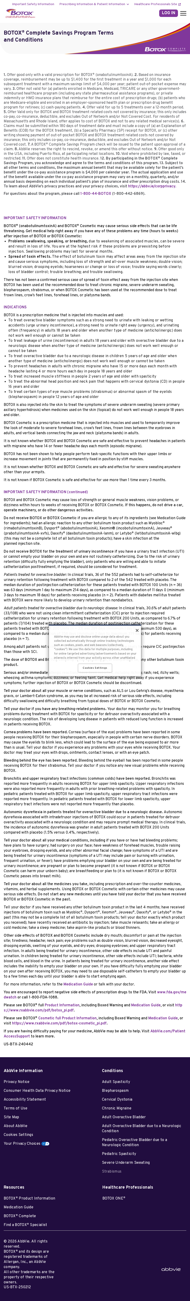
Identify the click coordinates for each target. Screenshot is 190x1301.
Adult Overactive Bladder (124, 1117)
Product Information (62, 1005)
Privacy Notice (16, 1082)
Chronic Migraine (116, 1108)
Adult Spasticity (116, 1082)
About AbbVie (15, 1126)
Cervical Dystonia (117, 1099)
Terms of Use (15, 1108)
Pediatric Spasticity (119, 1154)
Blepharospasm (115, 1091)
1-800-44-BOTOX (112, 194)
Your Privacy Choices (22, 1143)
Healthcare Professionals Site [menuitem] (155, 4)
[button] (182, 13)
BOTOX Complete (20, 1216)
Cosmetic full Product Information (67, 1018)
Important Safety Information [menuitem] (33, 4)
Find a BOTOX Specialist (25, 1225)
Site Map (11, 1117)
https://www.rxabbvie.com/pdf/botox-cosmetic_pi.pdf (59, 1023)
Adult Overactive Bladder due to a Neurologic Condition (141, 1129)
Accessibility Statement (25, 1099)
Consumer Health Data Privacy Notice (37, 1091)
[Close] (137, 630)
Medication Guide (78, 984)
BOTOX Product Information (29, 1198)
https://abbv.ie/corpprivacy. (152, 186)
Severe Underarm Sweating (126, 1163)
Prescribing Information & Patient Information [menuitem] (92, 4)
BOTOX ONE (113, 1198)
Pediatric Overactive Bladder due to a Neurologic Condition (134, 1143)
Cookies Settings (18, 1135)
